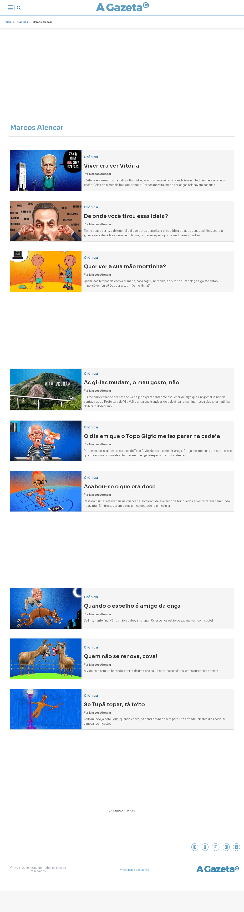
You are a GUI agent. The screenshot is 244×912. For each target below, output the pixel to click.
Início (8, 22)
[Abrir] (10, 8)
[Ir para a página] (122, 7)
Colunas (22, 22)
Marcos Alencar (42, 22)
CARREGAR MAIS (122, 810)
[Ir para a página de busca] (19, 7)
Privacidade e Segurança (134, 869)
